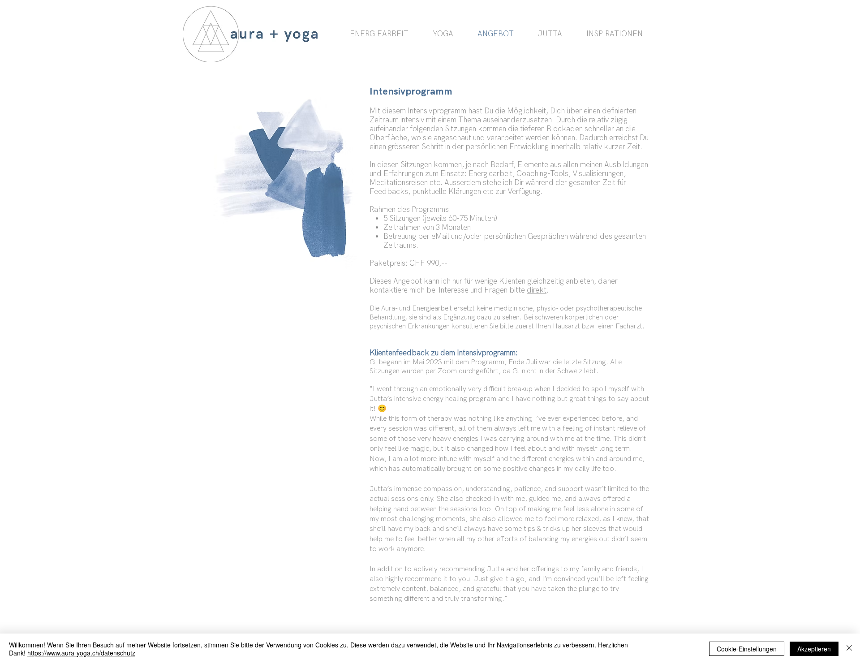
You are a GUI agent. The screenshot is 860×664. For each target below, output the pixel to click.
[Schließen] (849, 649)
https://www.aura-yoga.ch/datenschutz (81, 652)
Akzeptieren (814, 648)
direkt (536, 290)
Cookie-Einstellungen (747, 648)
